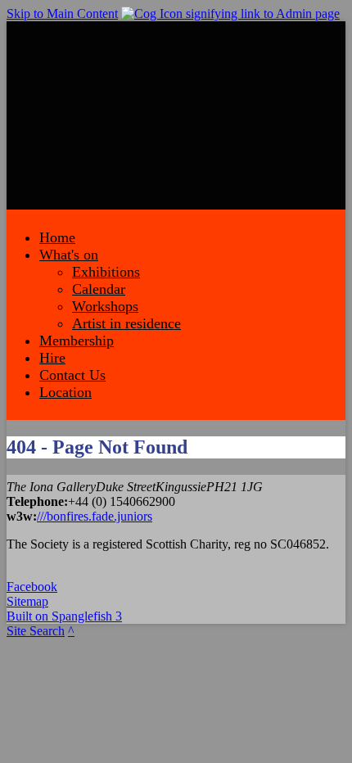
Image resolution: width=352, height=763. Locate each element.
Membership (76, 340)
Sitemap (27, 601)
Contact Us (72, 375)
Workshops (105, 306)
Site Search (36, 631)
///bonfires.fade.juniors (94, 516)
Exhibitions (106, 272)
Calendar (98, 289)
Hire (52, 358)
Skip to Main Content (62, 13)
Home (57, 237)
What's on (68, 254)
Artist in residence (126, 323)
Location (65, 392)
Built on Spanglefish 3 (64, 616)
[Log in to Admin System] (230, 13)
